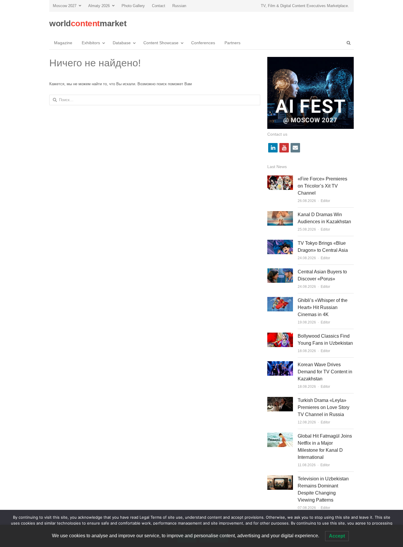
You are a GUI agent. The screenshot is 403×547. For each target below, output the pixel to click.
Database (122, 42)
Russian (179, 6)
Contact (158, 6)
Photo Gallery (133, 6)
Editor (325, 201)
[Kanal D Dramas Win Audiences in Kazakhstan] (280, 214)
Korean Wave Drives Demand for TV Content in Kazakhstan (325, 371)
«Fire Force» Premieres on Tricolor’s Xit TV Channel (322, 186)
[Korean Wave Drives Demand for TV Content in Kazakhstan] (280, 364)
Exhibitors (91, 42)
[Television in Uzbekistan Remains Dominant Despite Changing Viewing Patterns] (280, 479)
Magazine (63, 42)
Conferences (203, 42)
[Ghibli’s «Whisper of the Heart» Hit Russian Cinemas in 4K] (280, 300)
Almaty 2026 (99, 6)
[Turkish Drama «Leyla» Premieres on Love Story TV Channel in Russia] (280, 400)
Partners (232, 42)
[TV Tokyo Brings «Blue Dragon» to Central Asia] (280, 243)
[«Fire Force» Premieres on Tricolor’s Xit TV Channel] (280, 179)
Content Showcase (160, 42)
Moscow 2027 (64, 6)
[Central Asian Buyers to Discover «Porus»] (280, 272)
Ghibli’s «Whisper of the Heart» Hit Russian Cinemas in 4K (323, 307)
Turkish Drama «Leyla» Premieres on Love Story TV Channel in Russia (323, 407)
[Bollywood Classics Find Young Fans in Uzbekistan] (280, 336)
